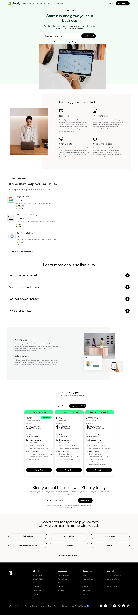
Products (40, 3)
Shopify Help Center (114, 575)
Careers (35, 583)
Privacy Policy (53, 606)
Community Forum (113, 579)
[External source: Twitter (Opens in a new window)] (105, 605)
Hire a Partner (111, 583)
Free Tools (86, 590)
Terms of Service (31, 606)
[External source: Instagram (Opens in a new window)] (114, 605)
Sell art (110, 545)
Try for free (39, 470)
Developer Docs (63, 575)
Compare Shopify (88, 579)
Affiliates (61, 590)
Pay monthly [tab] (60, 406)
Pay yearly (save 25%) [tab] (78, 406)
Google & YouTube (22, 197)
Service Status (112, 587)
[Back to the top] (10, 572)
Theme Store (62, 579)
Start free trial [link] (88, 36)
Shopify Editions (38, 579)
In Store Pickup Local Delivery (26, 215)
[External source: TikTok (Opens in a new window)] (119, 605)
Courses (85, 587)
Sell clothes (28, 536)
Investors (36, 587)
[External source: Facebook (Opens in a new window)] (101, 605)
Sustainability (37, 594)
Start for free (122, 3)
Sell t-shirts (69, 536)
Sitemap (64, 606)
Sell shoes (69, 545)
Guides (84, 583)
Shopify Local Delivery (25, 233)
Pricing (50, 3)
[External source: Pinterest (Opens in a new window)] (128, 605)
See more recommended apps (20, 251)
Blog (84, 575)
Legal (42, 606)
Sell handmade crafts (28, 545)
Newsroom (37, 590)
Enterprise (59, 3)
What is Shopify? (39, 575)
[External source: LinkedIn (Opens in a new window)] (123, 605)
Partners (60, 587)
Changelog (86, 594)
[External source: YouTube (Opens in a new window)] (110, 605)
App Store (61, 583)
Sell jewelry (110, 536)
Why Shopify (27, 3)
